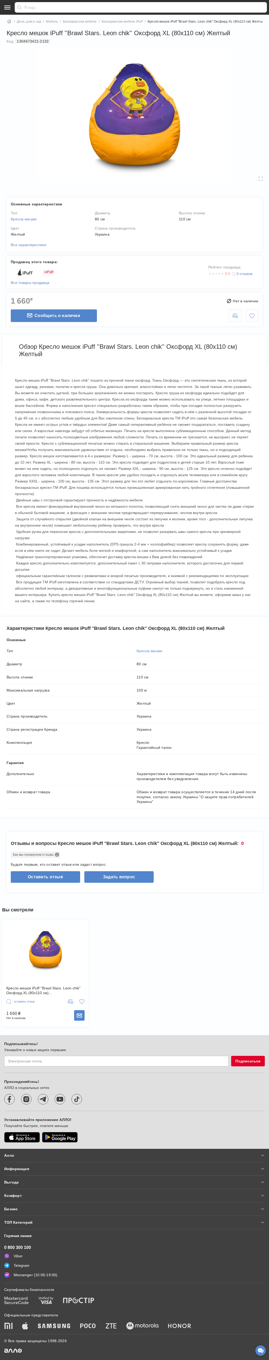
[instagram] (26, 1099)
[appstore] (22, 1137)
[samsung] (54, 1326)
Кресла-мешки (24, 219)
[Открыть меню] (7, 7)
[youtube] (60, 1099)
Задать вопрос (119, 877)
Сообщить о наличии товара (79, 1015)
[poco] (88, 1326)
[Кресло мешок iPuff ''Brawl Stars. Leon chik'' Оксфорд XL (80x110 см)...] (45, 950)
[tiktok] (76, 1099)
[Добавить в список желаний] (252, 315)
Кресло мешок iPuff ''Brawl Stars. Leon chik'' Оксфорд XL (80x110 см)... (43, 990)
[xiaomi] (8, 1326)
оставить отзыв (45, 877)
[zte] (111, 1326)
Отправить (19, 7)
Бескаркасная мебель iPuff (122, 21)
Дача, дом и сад (29, 21)
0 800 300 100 (17, 1247)
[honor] (179, 1326)
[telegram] (43, 1099)
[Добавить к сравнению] (235, 315)
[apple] (25, 1326)
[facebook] (9, 1099)
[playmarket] (60, 1137)
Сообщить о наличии (57, 315)
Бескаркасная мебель (80, 21)
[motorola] (142, 1326)
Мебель (52, 21)
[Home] (9, 21)
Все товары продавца (30, 283)
